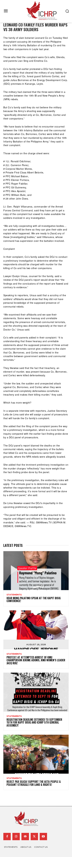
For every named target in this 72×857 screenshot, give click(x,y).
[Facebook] (7, 836)
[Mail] (25, 836)
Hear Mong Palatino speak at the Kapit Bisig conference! (34, 599)
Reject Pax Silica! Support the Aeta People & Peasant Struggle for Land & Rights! (34, 783)
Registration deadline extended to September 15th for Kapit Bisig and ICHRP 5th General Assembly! (34, 722)
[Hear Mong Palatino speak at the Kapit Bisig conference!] (36, 570)
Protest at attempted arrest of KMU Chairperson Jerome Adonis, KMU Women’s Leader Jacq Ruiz (36, 660)
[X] (34, 836)
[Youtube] (43, 836)
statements (14, 595)
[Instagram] (16, 836)
